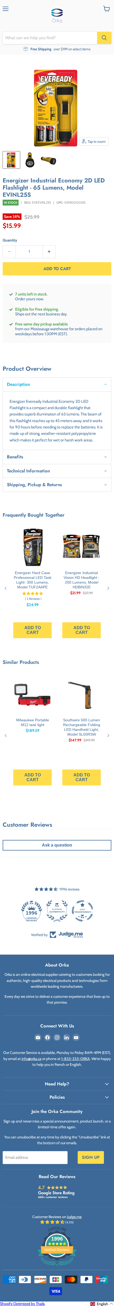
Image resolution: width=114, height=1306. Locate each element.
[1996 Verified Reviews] (57, 1267)
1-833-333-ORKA (75, 1058)
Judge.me (74, 1216)
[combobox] (50, 38)
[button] (57, 384)
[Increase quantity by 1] (49, 251)
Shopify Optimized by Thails (22, 1303)
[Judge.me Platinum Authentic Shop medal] (31, 911)
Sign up (91, 1157)
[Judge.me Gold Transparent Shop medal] (57, 911)
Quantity (10, 240)
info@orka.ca (31, 1058)
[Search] (104, 38)
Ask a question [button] (57, 845)
